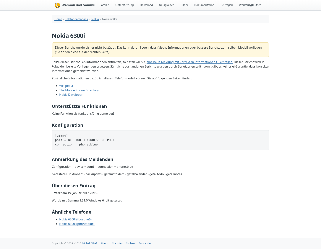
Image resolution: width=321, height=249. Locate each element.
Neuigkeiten (166, 5)
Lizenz (104, 243)
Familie (104, 5)
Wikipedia (66, 86)
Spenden (117, 243)
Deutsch (256, 5)
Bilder (184, 5)
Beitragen (227, 5)
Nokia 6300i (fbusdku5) (75, 219)
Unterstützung (124, 5)
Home (58, 19)
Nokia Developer (71, 95)
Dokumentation (204, 5)
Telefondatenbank (76, 19)
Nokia (95, 19)
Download (146, 5)
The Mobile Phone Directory (79, 90)
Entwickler (145, 243)
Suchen (130, 243)
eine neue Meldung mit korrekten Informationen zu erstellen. (190, 62)
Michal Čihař (89, 243)
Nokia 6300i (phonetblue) (77, 224)
